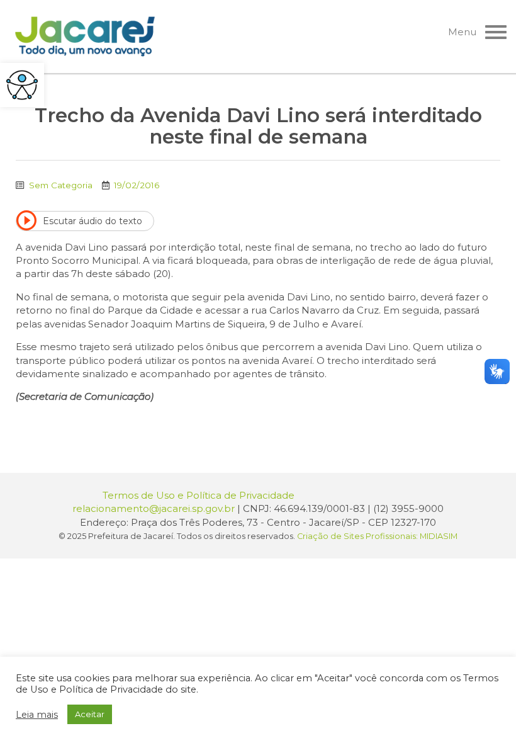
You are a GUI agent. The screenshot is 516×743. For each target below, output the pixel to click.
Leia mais (37, 714)
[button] (22, 85)
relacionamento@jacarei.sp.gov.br (153, 508)
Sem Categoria (61, 185)
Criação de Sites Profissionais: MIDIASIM (377, 536)
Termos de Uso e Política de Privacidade (198, 495)
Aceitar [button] (89, 714)
